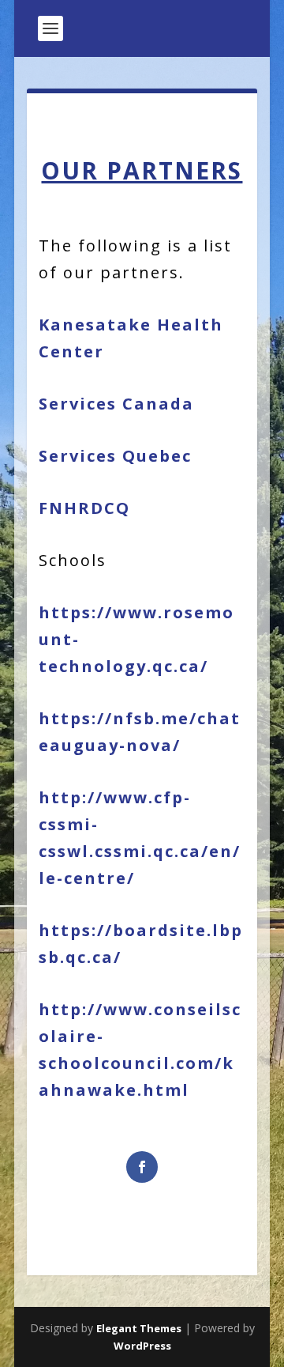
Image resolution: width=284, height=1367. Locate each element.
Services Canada (116, 403)
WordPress (142, 1346)
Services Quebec (115, 455)
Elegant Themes (138, 1328)
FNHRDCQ (84, 508)
